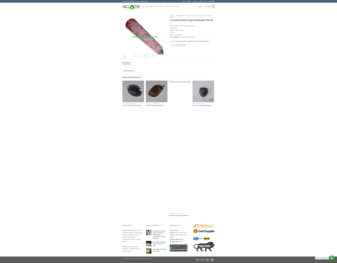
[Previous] (122, 150)
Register (176, 37)
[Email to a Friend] (177, 45)
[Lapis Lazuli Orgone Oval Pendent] (133, 91)
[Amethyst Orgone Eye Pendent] (156, 91)
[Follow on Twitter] (212, 1)
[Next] (214, 150)
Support (189, 1)
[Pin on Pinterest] (180, 45)
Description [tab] (126, 64)
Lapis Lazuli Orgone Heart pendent (202, 105)
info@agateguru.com (176, 241)
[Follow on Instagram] (210, 1)
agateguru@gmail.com (176, 239)
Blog (184, 1)
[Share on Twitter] (174, 45)
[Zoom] (124, 56)
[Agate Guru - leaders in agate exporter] (131, 6)
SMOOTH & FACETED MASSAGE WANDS (198, 41)
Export (167, 6)
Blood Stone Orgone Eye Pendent (178, 215)
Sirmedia (149, 258)
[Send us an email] (213, 1)
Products (160, 6)
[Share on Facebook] (171, 45)
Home (147, 6)
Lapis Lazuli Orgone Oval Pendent (131, 105)
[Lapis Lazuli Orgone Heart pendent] (203, 91)
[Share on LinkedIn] (184, 45)
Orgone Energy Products (183, 15)
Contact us (195, 1)
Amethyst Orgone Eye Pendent (154, 105)
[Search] (143, 6)
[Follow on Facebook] (208, 1)
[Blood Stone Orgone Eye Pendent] (180, 146)
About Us (153, 6)
